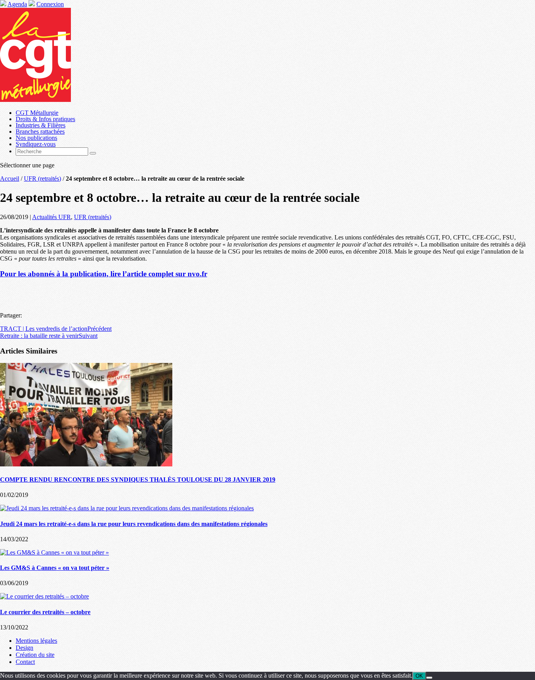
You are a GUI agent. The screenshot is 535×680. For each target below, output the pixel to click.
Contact (25, 661)
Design (24, 647)
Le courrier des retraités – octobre (45, 612)
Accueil (9, 178)
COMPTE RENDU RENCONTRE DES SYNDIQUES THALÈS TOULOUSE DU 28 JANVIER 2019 (137, 479)
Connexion (50, 4)
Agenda (17, 4)
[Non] (429, 677)
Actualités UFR (51, 217)
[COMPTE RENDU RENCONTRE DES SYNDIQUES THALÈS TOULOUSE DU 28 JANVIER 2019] (86, 464)
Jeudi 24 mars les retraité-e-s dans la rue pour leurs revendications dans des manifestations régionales (134, 523)
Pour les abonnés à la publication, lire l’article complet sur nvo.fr (103, 274)
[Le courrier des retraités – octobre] (44, 596)
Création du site (35, 654)
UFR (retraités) (42, 178)
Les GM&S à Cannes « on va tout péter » (54, 567)
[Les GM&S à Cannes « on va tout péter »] (54, 552)
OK (419, 676)
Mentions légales (36, 640)
